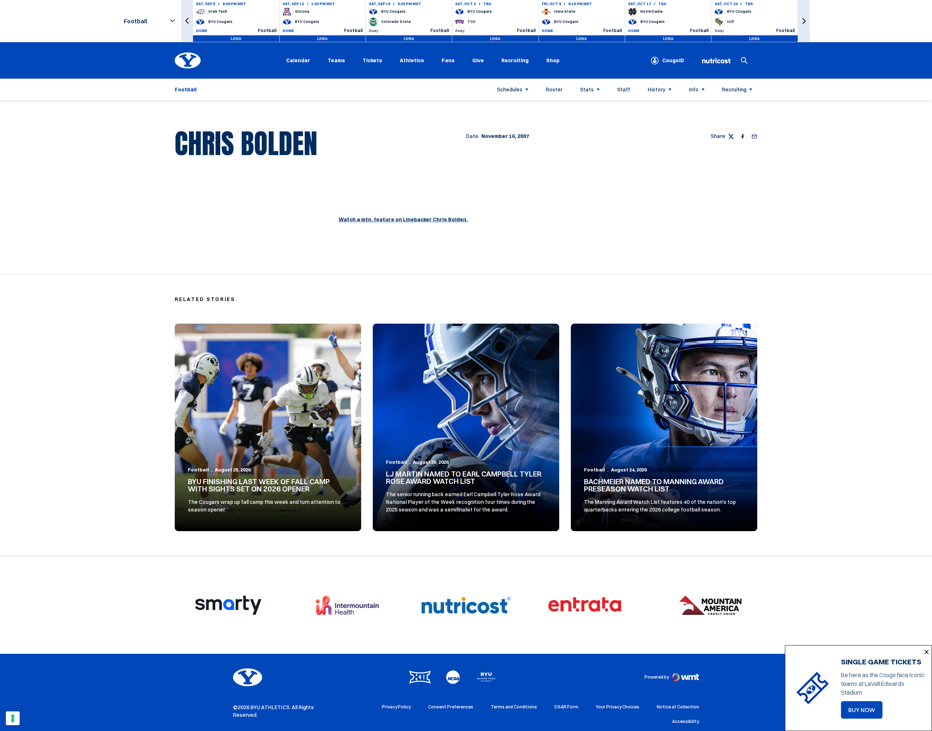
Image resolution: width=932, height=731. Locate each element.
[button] (187, 21)
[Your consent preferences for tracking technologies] (13, 718)
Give (478, 60)
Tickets (372, 60)
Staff (623, 89)
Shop (553, 60)
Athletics (412, 60)
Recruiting (515, 60)
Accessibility (685, 721)
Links (236, 38)
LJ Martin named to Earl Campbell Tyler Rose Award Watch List (463, 477)
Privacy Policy (396, 707)
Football (198, 470)
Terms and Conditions (514, 707)
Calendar (298, 60)
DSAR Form (566, 707)
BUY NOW (865, 712)
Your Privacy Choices (617, 707)
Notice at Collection (678, 707)
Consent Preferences (450, 707)
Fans (448, 60)
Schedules (509, 89)
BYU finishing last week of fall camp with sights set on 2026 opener (259, 485)
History (657, 89)
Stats (587, 89)
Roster (554, 89)
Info (694, 89)
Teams (336, 60)
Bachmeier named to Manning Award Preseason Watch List (654, 485)
